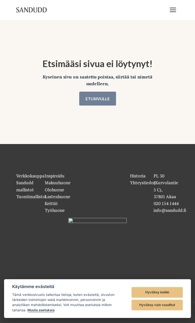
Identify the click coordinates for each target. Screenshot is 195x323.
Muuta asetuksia (41, 310)
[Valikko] (173, 10)
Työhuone (55, 210)
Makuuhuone (58, 183)
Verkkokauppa (30, 176)
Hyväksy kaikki (157, 292)
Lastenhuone (57, 196)
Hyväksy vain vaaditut (157, 305)
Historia (137, 176)
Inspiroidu (54, 176)
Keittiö (51, 203)
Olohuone (54, 190)
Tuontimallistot (31, 196)
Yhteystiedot (142, 183)
